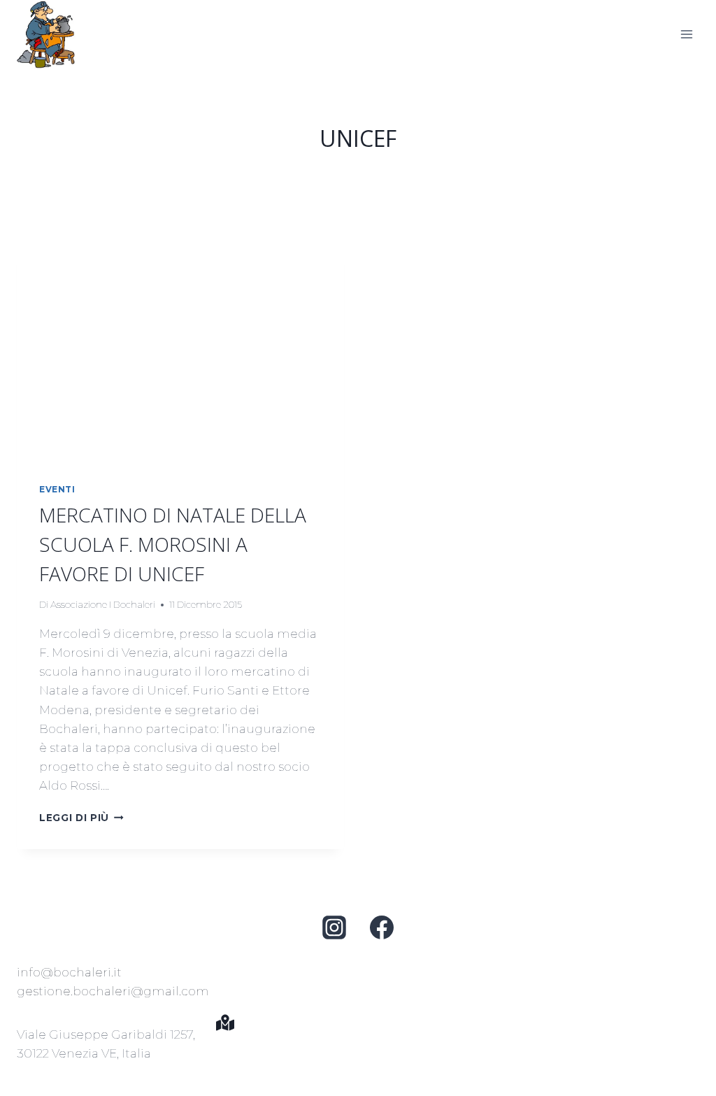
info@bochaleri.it (69, 972)
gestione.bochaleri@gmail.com (113, 991)
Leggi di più (81, 817)
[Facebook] (382, 927)
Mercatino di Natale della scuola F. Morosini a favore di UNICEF (172, 544)
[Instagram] (334, 927)
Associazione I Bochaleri (102, 604)
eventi (57, 489)
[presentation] (180, 351)
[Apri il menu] (686, 34)
